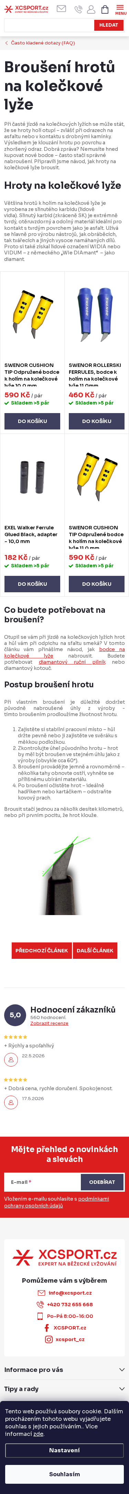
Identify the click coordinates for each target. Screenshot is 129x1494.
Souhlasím (64, 1474)
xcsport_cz (70, 1339)
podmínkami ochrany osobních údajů (56, 1202)
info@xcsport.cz (70, 1293)
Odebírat (102, 1182)
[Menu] (120, 9)
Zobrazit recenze (49, 1023)
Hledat (108, 25)
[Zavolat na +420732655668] (78, 9)
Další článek (95, 951)
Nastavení (64, 1450)
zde (38, 1434)
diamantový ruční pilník (72, 662)
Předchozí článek (41, 951)
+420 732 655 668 (70, 1304)
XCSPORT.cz (70, 1328)
